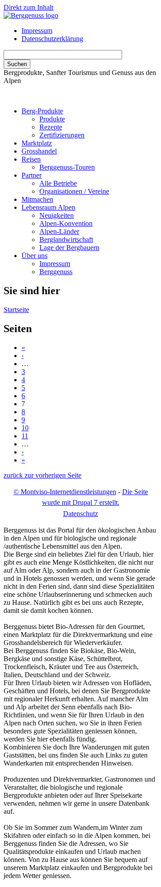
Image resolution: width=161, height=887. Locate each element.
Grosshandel (39, 151)
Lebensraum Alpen (48, 207)
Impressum (36, 30)
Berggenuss (55, 271)
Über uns (34, 255)
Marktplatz (36, 143)
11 (24, 436)
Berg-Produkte (42, 111)
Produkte (52, 119)
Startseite (16, 309)
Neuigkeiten (56, 215)
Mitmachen (37, 199)
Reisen (31, 159)
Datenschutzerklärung (52, 38)
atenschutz (80, 513)
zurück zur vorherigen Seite (42, 475)
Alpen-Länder (59, 231)
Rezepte (50, 127)
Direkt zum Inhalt (28, 7)
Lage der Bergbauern (69, 247)
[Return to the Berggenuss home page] (31, 15)
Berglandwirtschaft (66, 239)
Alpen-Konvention (66, 223)
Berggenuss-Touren (67, 167)
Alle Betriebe (58, 183)
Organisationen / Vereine (74, 191)
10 (25, 428)
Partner (31, 175)
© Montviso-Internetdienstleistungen (64, 492)
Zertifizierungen (62, 135)
